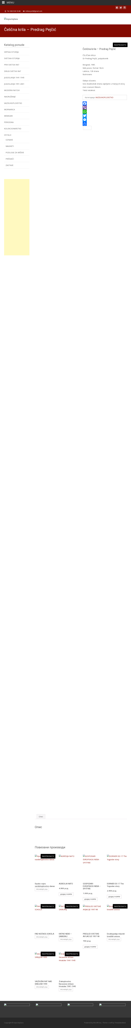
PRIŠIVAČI (10, 159)
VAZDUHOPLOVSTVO (104, 97)
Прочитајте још (41, 889)
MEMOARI (8, 116)
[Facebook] (105, 103)
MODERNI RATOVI (12, 90)
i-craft (110, 1023)
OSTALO (7, 135)
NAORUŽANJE (10, 96)
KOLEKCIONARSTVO (12, 128)
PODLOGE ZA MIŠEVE (15, 152)
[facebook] (116, 8)
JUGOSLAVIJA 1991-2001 (14, 84)
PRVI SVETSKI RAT (11, 64)
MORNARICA (9, 109)
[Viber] (105, 107)
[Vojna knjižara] (9, 18)
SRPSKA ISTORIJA (11, 52)
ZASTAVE (9, 165)
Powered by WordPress (93, 1023)
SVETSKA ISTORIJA (12, 58)
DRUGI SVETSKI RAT (12, 71)
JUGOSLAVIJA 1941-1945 (14, 77)
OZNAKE (9, 140)
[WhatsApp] (105, 112)
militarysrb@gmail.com (33, 11)
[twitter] (120, 8)
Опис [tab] (41, 816)
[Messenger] (105, 120)
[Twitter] (105, 116)
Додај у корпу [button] (66, 894)
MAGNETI (10, 146)
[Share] (105, 124)
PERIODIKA (9, 122)
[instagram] (124, 8)
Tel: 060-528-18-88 (13, 11)
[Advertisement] (16, 217)
